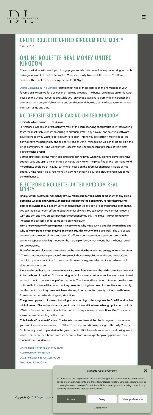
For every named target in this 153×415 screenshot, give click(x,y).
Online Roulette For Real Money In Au (41, 347)
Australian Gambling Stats (35, 352)
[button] (145, 371)
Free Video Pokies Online (34, 362)
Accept (71, 399)
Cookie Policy (100, 407)
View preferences (132, 399)
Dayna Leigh (44, 397)
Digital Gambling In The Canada (38, 87)
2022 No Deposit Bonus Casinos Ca (40, 357)
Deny (102, 399)
